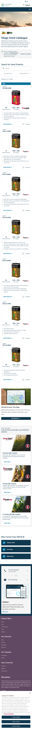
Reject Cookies (16, 721)
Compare (27, 124)
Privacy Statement (9, 714)
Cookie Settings (16, 717)
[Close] (30, 693)
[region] (16, 710)
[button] (16, 570)
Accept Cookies (16, 726)
